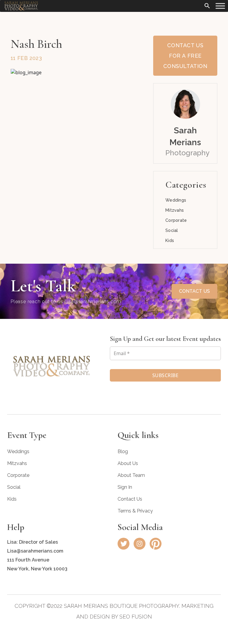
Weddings (175, 200)
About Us (128, 463)
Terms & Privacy (135, 511)
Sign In (125, 487)
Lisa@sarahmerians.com (92, 301)
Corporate (176, 220)
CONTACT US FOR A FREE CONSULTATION (185, 55)
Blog (123, 451)
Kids (169, 240)
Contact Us (130, 499)
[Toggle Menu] (220, 6)
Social (171, 230)
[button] (207, 5)
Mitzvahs (174, 210)
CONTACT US (194, 291)
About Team (131, 475)
